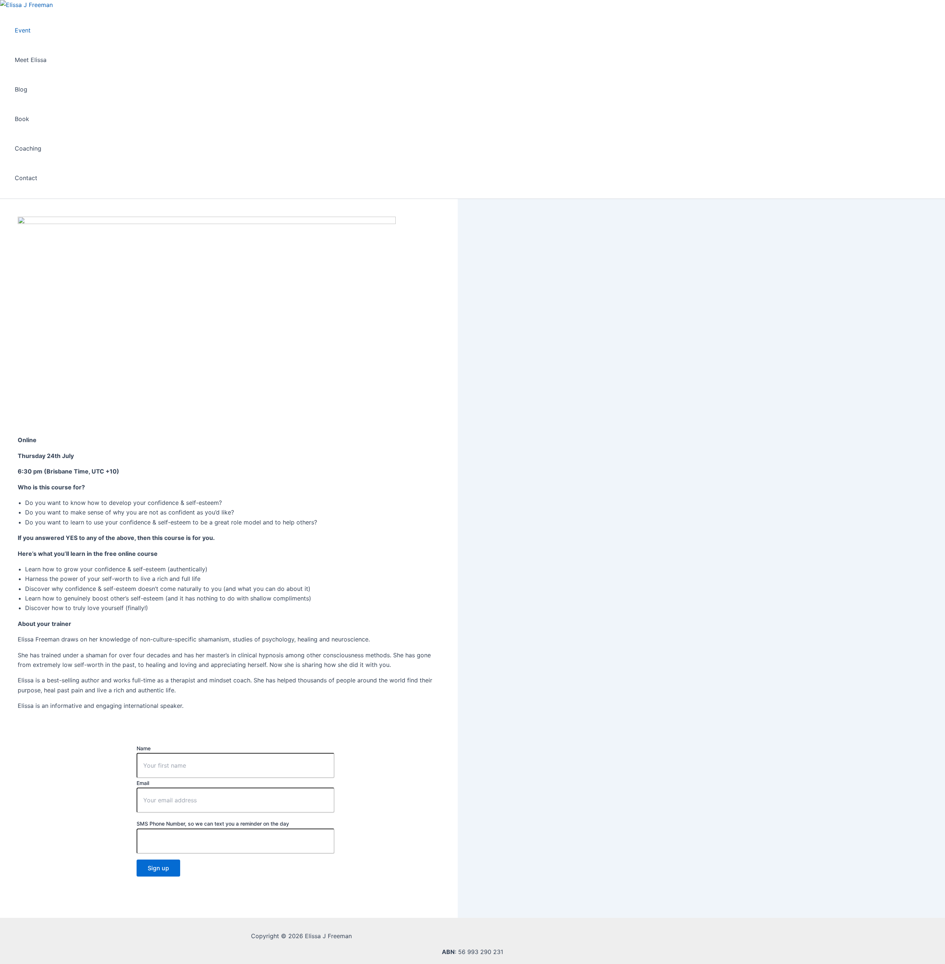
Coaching (28, 148)
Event (23, 30)
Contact (26, 178)
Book (22, 119)
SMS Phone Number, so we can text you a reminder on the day (213, 823)
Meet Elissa (31, 59)
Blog (21, 89)
